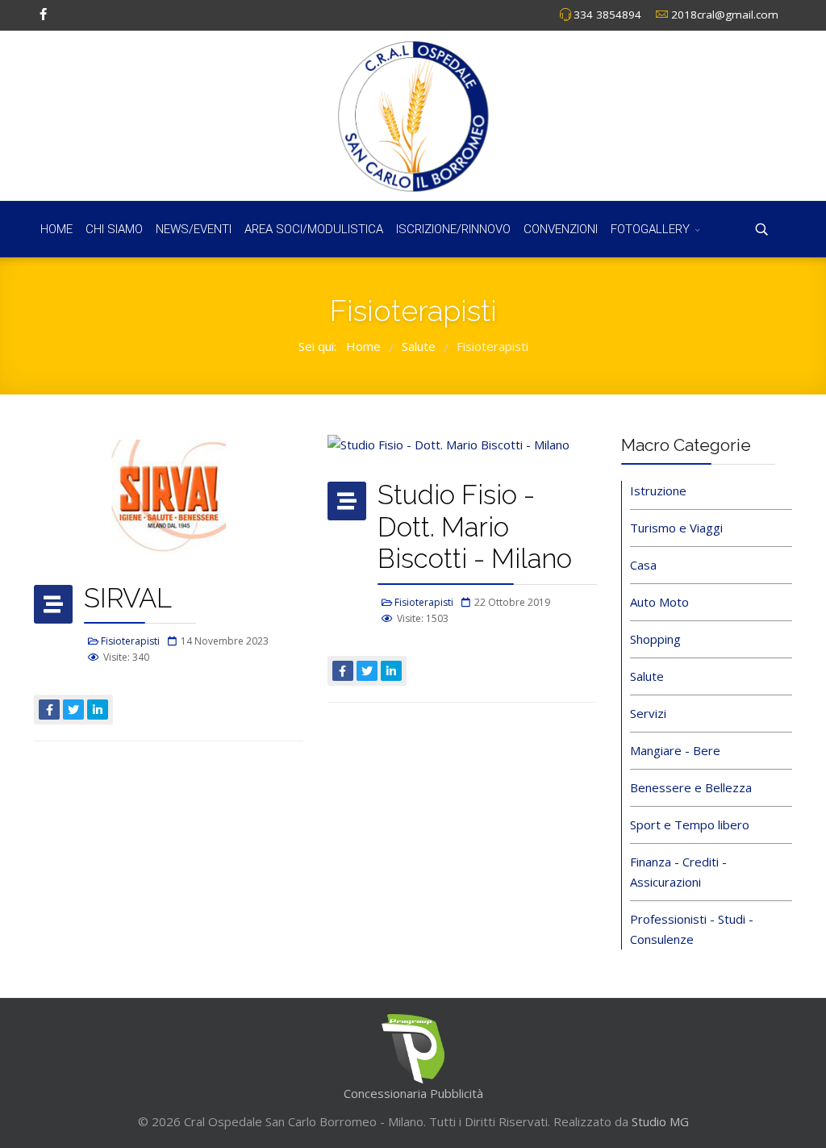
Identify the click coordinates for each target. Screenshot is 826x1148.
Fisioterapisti (130, 641)
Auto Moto (659, 602)
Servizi (648, 713)
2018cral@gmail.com (724, 14)
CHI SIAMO (114, 229)
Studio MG (658, 1121)
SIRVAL (128, 598)
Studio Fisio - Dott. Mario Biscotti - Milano (475, 526)
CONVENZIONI (561, 229)
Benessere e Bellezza (691, 787)
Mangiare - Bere (675, 750)
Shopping (655, 639)
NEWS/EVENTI (194, 229)
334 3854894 (607, 14)
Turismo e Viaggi (676, 528)
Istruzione (658, 490)
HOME (56, 229)
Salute (647, 676)
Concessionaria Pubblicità (413, 1093)
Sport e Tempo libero (689, 824)
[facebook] (43, 14)
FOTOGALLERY (650, 229)
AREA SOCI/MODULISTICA (313, 229)
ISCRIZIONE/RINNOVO (453, 229)
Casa (643, 565)
